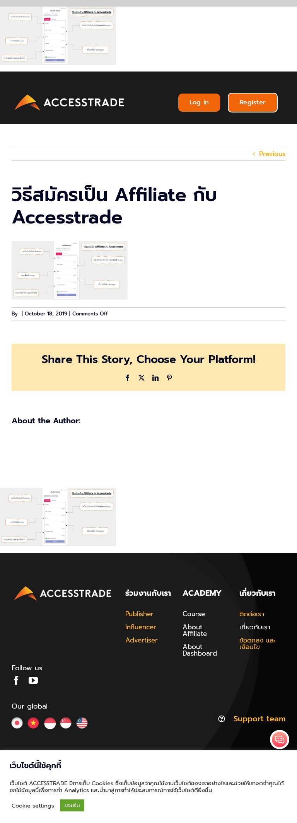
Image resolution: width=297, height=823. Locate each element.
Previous (272, 154)
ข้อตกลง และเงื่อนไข (257, 643)
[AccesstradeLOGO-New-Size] (70, 95)
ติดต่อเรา (251, 614)
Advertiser (141, 640)
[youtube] (33, 680)
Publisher (139, 614)
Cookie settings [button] (33, 805)
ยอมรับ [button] (72, 805)
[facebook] (16, 680)
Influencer (140, 627)
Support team (259, 718)
